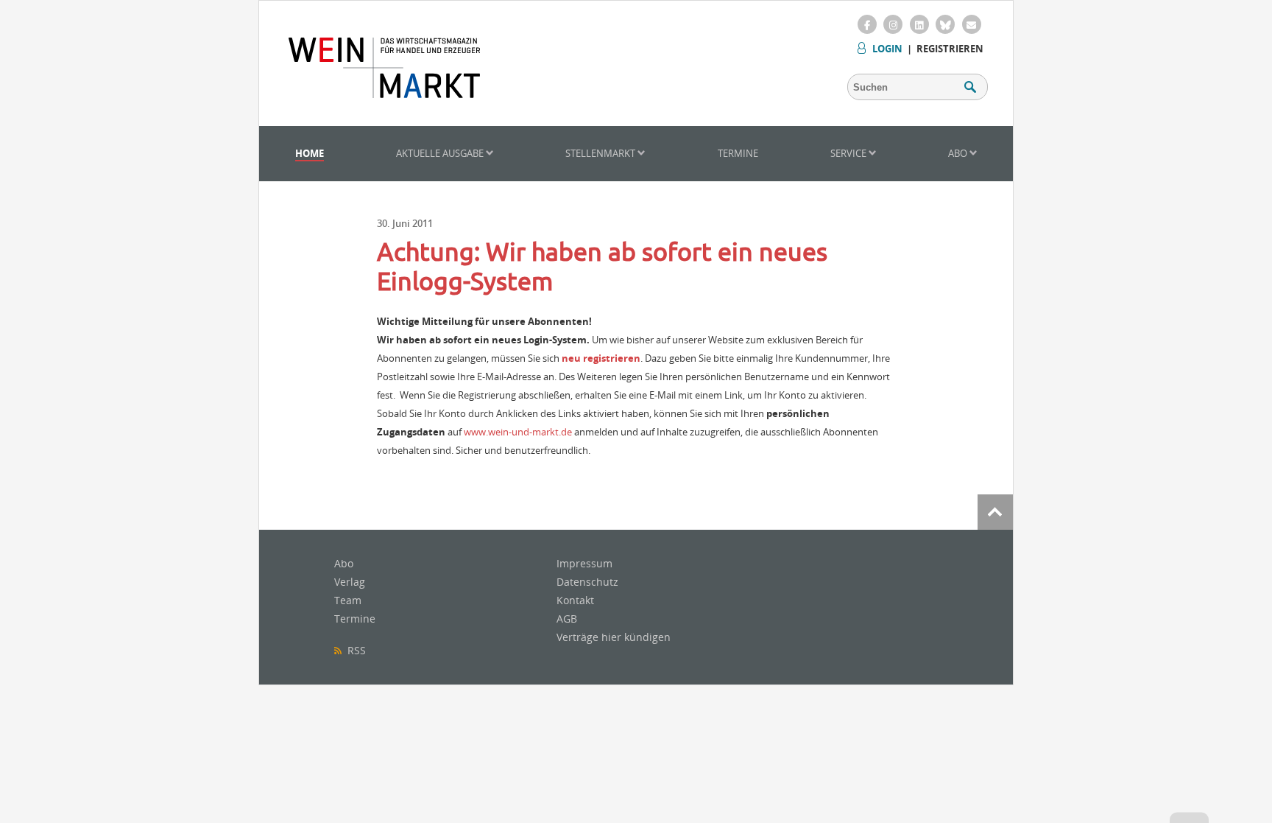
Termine (738, 153)
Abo (958, 153)
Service (849, 153)
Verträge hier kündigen (613, 637)
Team (347, 600)
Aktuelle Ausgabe (441, 153)
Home (309, 153)
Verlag (349, 582)
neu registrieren (601, 358)
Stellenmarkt (601, 153)
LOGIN (887, 48)
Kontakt (575, 600)
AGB (566, 619)
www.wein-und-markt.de (518, 431)
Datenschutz (587, 582)
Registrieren (949, 48)
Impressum (584, 563)
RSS (354, 650)
